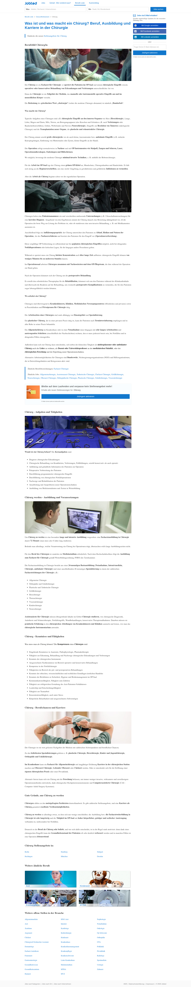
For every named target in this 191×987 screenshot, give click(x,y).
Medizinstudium (66, 964)
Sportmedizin (101, 960)
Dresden (100, 856)
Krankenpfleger (66, 951)
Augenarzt (28, 933)
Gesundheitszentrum (32, 969)
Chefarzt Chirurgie (102, 374)
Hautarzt (28, 974)
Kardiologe (65, 928)
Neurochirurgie (34, 378)
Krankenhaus (65, 942)
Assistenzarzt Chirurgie (66, 374)
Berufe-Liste (80, 3)
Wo (89, 9)
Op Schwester (102, 933)
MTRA (63, 969)
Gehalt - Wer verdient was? (60, 3)
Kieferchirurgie (66, 933)
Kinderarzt (64, 937)
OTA (99, 942)
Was (28, 9)
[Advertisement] (149, 93)
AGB (125, 984)
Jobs (43, 3)
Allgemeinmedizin (31, 919)
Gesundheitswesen (31, 964)
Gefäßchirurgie (117, 374)
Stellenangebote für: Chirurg (55, 35)
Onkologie (100, 928)
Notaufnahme (102, 924)
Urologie (100, 964)
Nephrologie (101, 919)
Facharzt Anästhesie (32, 951)
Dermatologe (29, 946)
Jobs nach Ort (47, 984)
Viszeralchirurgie (115, 378)
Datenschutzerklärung (136, 984)
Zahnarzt (100, 969)
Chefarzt (28, 937)
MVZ (63, 974)
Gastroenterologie (31, 960)
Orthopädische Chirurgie (67, 378)
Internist (64, 924)
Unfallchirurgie (101, 378)
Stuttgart (100, 852)
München (64, 856)
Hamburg (64, 852)
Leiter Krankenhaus (68, 960)
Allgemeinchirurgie (48, 374)
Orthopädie (101, 937)
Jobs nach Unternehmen (62, 984)
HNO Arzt (64, 919)
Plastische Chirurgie (86, 378)
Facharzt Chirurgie (61, 368)
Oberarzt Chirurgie (48, 378)
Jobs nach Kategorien (32, 984)
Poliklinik (100, 946)
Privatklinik (101, 951)
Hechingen (28, 856)
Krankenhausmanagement (70, 946)
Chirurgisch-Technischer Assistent (37, 942)
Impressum (150, 984)
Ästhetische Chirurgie (85, 374)
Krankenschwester (67, 955)
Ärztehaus (28, 928)
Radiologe (100, 955)
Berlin (27, 852)
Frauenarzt (28, 955)
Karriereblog (94, 3)
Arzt (26, 924)
